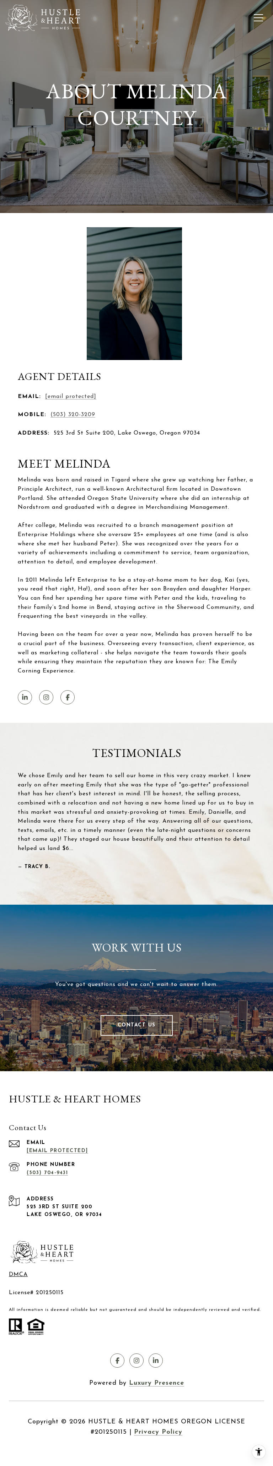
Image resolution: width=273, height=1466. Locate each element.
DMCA (18, 1274)
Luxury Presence (156, 1383)
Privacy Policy (158, 1432)
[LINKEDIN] (25, 697)
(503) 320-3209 (72, 415)
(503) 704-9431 (47, 1173)
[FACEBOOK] (67, 697)
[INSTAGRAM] (46, 697)
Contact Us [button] (137, 1025)
